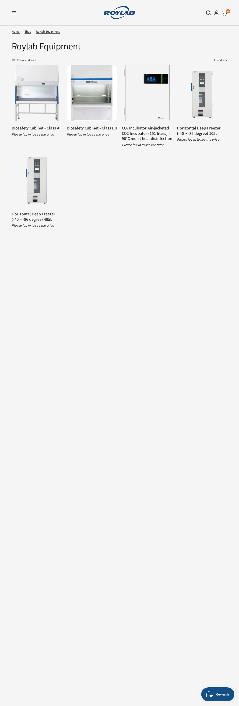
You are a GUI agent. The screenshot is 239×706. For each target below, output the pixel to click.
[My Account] (216, 13)
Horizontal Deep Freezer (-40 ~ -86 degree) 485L (33, 216)
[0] (223, 13)
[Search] (208, 13)
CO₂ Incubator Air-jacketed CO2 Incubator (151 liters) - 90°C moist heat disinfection (147, 133)
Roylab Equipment (48, 31)
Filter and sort (26, 60)
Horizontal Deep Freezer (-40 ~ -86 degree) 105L (199, 130)
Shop (28, 31)
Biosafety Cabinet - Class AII (37, 127)
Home (16, 31)
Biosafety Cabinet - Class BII (92, 127)
